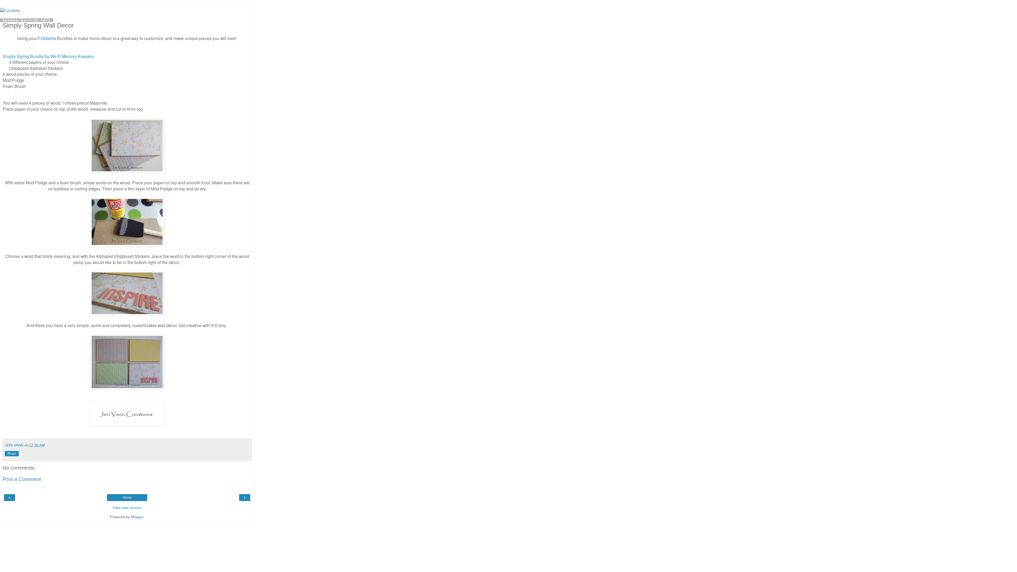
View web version (127, 508)
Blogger (137, 517)
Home (127, 497)
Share (11, 453)
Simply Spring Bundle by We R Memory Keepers (48, 56)
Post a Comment (22, 479)
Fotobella (47, 38)
